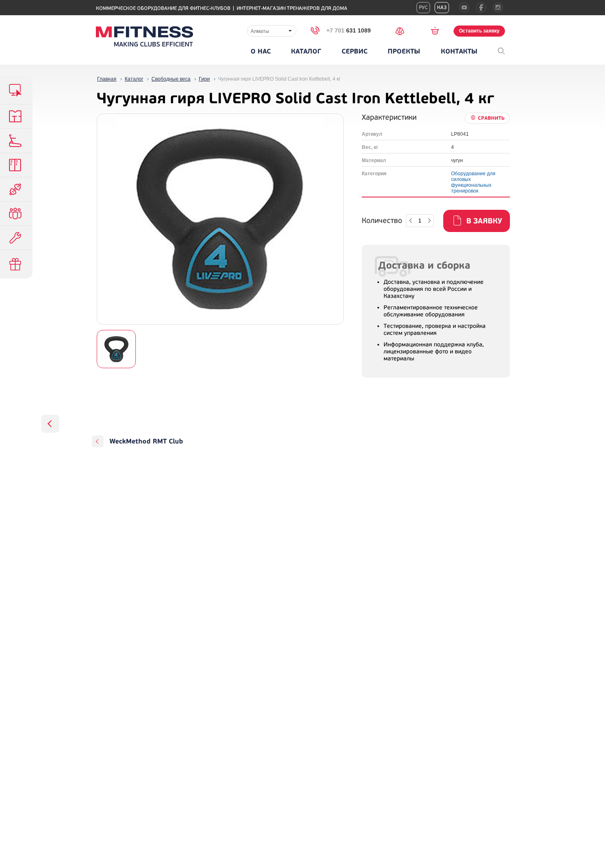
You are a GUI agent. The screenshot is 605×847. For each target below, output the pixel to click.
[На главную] (144, 36)
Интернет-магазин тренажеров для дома (292, 8)
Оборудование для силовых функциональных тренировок (473, 182)
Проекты (404, 51)
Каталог (306, 51)
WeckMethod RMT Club (146, 441)
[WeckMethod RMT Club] (50, 424)
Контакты (459, 51)
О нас (261, 51)
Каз (442, 8)
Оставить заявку (479, 31)
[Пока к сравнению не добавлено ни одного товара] (403, 30)
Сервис (355, 51)
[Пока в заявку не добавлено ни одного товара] (437, 30)
